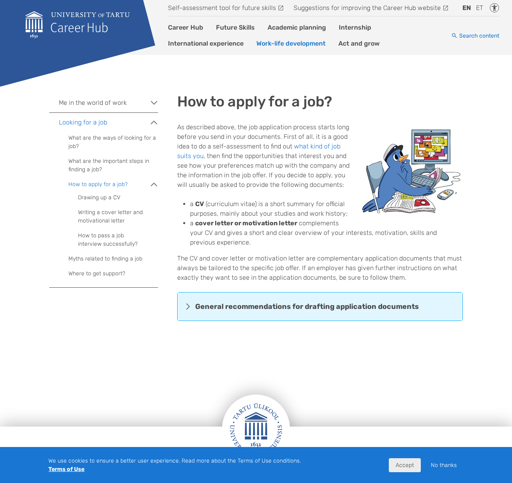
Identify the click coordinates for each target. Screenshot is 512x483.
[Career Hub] (78, 24)
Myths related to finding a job (105, 258)
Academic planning (297, 27)
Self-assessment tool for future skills (222, 8)
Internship (355, 27)
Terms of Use (66, 469)
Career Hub (185, 27)
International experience (206, 43)
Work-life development (291, 43)
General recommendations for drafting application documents (307, 306)
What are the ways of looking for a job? (112, 142)
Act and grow (359, 43)
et (479, 8)
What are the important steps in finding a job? (108, 165)
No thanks (444, 465)
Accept (405, 465)
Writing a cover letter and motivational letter (110, 216)
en (466, 8)
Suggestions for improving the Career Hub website (367, 8)
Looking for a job (83, 122)
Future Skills (235, 27)
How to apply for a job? (98, 184)
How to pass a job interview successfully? (108, 239)
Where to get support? (96, 273)
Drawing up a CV (99, 197)
